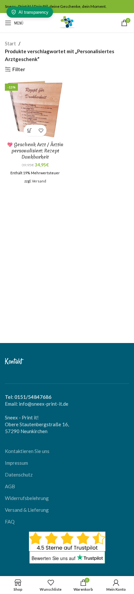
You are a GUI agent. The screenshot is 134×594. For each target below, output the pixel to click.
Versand (39, 181)
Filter (18, 69)
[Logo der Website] (67, 22)
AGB (10, 486)
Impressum (16, 463)
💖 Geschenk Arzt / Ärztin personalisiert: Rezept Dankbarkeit (35, 150)
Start (10, 43)
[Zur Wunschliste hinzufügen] (41, 130)
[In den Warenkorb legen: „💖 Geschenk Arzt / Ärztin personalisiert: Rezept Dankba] (29, 130)
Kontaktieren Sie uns (27, 451)
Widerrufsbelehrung (27, 498)
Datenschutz (19, 474)
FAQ (10, 521)
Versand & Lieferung (27, 510)
